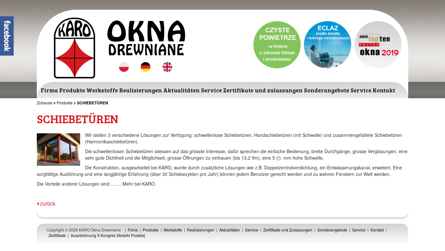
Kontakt (384, 90)
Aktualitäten (181, 90)
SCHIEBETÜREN (92, 103)
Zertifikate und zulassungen (263, 90)
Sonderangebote (326, 90)
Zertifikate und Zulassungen (287, 229)
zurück (47, 203)
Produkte (72, 90)
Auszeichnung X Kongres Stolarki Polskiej (108, 235)
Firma (49, 90)
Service (211, 90)
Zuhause (44, 102)
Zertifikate (57, 235)
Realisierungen (140, 90)
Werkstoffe (102, 90)
